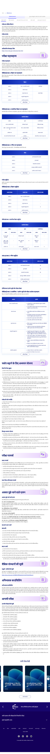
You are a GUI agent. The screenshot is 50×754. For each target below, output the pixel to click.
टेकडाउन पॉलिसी (25, 731)
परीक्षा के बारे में (3, 20)
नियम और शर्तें (31, 728)
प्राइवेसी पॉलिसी (13, 728)
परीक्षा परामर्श (33, 20)
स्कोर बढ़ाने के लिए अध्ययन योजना (22, 20)
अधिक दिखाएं (25, 102)
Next (48, 679)
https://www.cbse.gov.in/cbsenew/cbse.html (12, 50)
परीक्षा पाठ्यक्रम (11, 20)
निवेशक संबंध (43, 728)
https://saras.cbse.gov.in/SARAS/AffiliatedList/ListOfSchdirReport (17, 575)
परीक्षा (3, 13)
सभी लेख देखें (25, 696)
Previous (2, 679)
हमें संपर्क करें (24, 728)
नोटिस (8, 728)
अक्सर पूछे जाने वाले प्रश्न (41, 20)
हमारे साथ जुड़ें (37, 728)
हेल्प (3, 728)
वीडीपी (19, 728)
